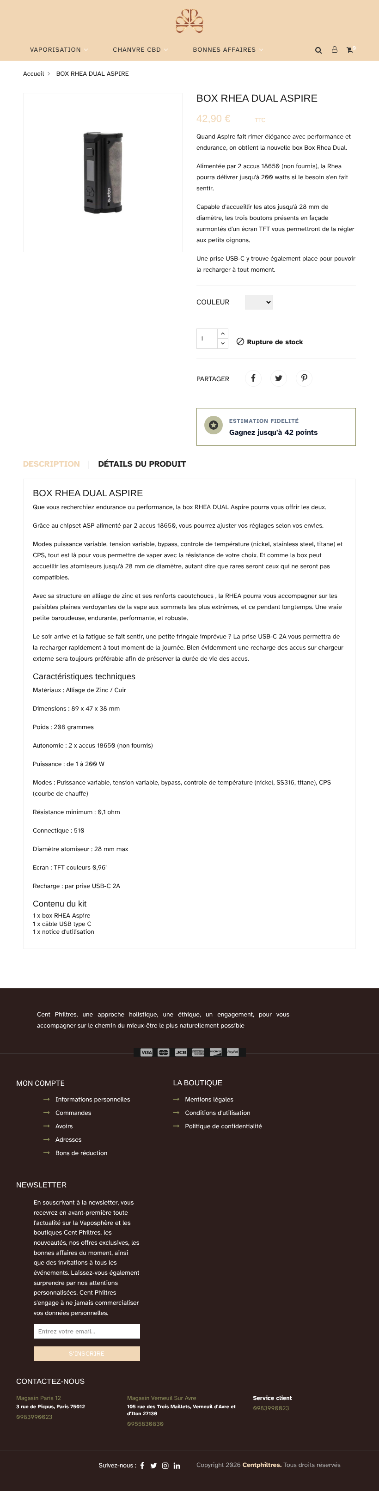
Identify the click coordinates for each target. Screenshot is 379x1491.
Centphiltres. (262, 1465)
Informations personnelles (92, 1100)
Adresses (68, 1140)
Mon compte (40, 1083)
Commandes (73, 1113)
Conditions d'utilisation (218, 1113)
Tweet (278, 378)
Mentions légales (209, 1100)
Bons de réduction (81, 1153)
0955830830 (145, 1424)
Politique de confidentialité (223, 1127)
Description (51, 465)
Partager (253, 378)
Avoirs (64, 1127)
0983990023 (34, 1417)
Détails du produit (142, 465)
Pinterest (304, 378)
